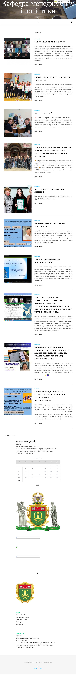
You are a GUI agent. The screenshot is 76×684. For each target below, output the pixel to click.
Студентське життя (22, 619)
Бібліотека (19, 624)
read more (38, 65)
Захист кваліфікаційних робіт (50, 42)
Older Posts (10, 435)
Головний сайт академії (23, 615)
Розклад (18, 622)
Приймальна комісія (22, 617)
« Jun (37, 485)
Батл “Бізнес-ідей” (43, 113)
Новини (37, 39)
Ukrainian (60, 1)
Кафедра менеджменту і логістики (38, 7)
